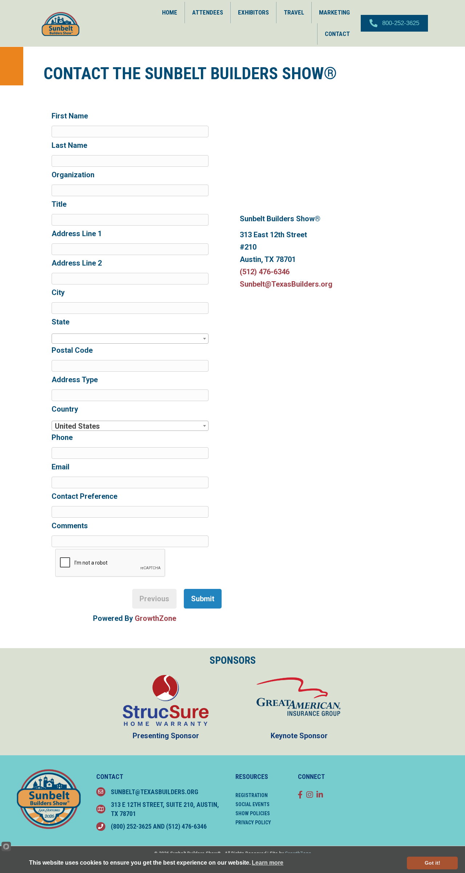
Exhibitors (253, 12)
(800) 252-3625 (131, 826)
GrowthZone (155, 618)
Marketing (334, 12)
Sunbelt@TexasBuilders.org (286, 284)
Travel (294, 12)
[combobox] (130, 339)
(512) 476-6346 (265, 271)
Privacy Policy (253, 822)
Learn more (267, 863)
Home (169, 12)
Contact (337, 33)
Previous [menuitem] (154, 598)
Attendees (207, 12)
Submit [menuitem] (202, 598)
